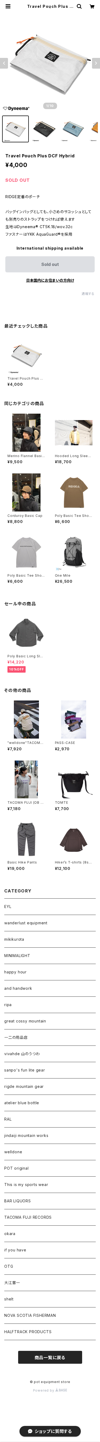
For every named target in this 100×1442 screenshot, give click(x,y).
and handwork (18, 988)
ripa (8, 1004)
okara (9, 1233)
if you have (15, 1250)
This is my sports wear (26, 1184)
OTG (8, 1266)
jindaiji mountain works (26, 1135)
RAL (7, 1119)
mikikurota (14, 939)
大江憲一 (12, 1282)
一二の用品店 (16, 1037)
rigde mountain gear (24, 1086)
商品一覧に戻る (50, 1357)
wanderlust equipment (25, 923)
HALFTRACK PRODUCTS (27, 1331)
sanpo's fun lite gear (24, 1070)
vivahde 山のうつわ (22, 1053)
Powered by (44, 1390)
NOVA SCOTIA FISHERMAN (30, 1315)
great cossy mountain (25, 1021)
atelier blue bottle (21, 1102)
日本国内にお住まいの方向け (50, 280)
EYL (7, 906)
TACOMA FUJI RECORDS (28, 1217)
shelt (9, 1299)
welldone (13, 1152)
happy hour (15, 972)
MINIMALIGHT (17, 955)
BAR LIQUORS (17, 1201)
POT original (16, 1168)
